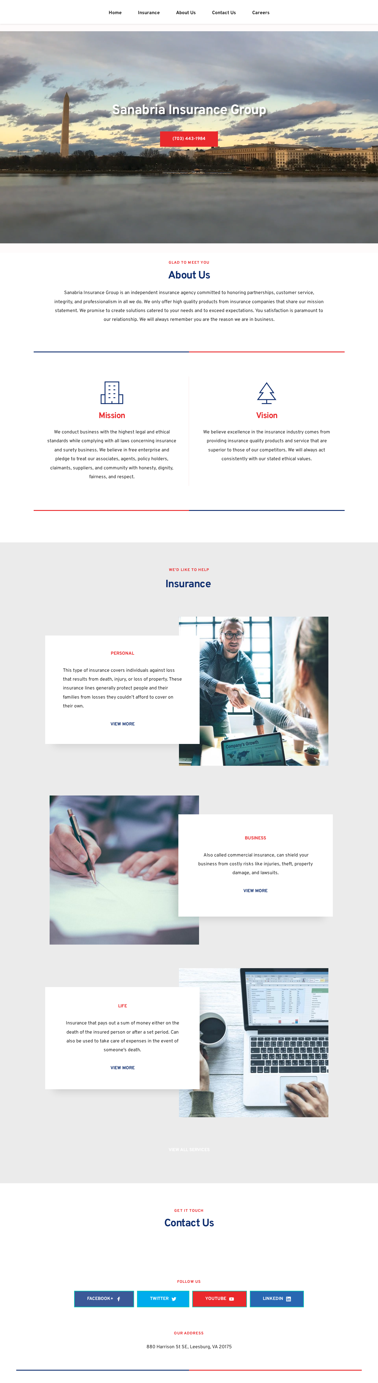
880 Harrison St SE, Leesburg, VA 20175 (189, 1347)
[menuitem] (115, 12)
